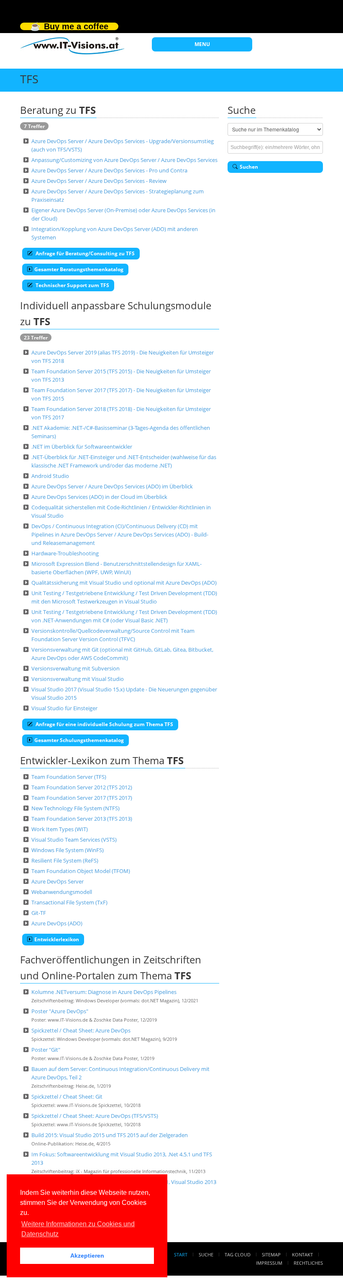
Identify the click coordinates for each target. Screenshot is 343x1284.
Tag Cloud (238, 1254)
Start (180, 1254)
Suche (206, 1254)
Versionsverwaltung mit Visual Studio (77, 679)
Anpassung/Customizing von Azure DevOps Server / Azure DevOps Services (124, 160)
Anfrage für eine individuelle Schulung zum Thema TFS (103, 724)
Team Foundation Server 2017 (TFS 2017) (81, 797)
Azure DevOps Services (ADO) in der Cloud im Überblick (99, 497)
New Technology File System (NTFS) (75, 808)
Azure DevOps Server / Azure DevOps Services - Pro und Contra (109, 170)
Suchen (249, 166)
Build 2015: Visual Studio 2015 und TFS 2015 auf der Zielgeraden (109, 1135)
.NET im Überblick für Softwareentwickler (81, 446)
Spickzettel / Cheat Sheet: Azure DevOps (81, 1030)
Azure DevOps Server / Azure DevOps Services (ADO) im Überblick (112, 486)
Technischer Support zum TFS (71, 285)
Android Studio (50, 476)
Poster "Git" (45, 1049)
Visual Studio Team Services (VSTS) (74, 839)
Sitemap (271, 1254)
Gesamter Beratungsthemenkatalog (78, 269)
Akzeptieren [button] (87, 1255)
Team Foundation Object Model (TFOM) (80, 871)
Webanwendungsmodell (61, 892)
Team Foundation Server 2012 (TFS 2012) (81, 787)
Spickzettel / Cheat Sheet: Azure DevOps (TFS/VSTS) (94, 1116)
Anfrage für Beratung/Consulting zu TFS (84, 253)
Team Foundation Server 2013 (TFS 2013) (81, 818)
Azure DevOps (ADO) (56, 923)
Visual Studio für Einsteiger (64, 708)
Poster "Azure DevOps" (59, 1011)
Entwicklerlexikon (56, 939)
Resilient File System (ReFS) (64, 860)
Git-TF (38, 913)
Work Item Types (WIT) (59, 829)
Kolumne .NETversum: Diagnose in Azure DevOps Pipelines (104, 992)
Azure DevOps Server (57, 881)
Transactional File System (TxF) (69, 902)
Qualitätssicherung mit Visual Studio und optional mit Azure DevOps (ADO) (124, 582)
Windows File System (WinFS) (67, 850)
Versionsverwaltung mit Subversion (75, 668)
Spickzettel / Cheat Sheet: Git (66, 1096)
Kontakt (302, 1254)
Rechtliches (308, 1263)
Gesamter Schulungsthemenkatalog (79, 740)
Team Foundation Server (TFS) (68, 777)
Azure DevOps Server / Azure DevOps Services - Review (98, 181)
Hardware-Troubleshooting (65, 553)
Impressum (269, 1263)
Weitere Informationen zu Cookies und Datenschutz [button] (78, 1229)
